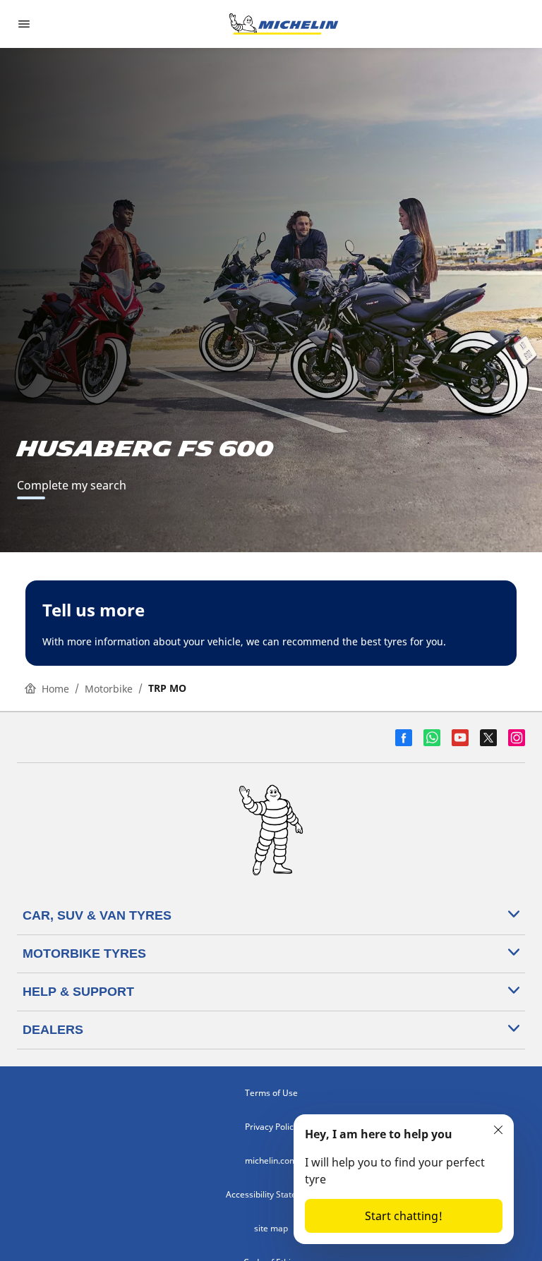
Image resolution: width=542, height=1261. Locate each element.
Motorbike (109, 688)
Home (55, 688)
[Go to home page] (283, 24)
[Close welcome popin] (498, 1130)
